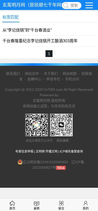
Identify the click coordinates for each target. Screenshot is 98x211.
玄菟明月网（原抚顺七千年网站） (36, 5)
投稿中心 (34, 79)
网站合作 (32, 74)
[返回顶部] (87, 185)
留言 (61, 208)
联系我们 (13, 74)
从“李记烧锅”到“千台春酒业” (27, 30)
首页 (12, 208)
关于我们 (51, 74)
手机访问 (72, 79)
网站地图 (70, 74)
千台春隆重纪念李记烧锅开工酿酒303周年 (40, 41)
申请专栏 (53, 79)
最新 (37, 208)
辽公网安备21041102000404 (45, 162)
